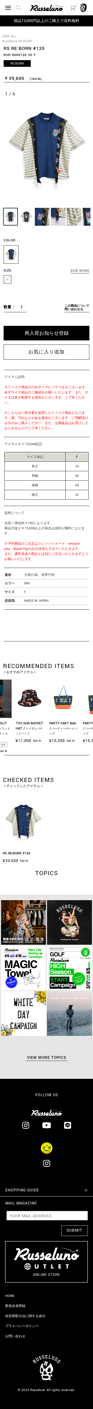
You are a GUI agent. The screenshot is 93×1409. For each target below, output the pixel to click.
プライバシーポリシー (22, 1326)
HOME (9, 1296)
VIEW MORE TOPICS (46, 1057)
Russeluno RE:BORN (17, 41)
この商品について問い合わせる (77, 307)
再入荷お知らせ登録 (47, 333)
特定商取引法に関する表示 (25, 1316)
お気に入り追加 (46, 352)
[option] (63, 712)
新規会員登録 (15, 1306)
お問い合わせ (15, 1336)
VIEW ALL (9, 36)
